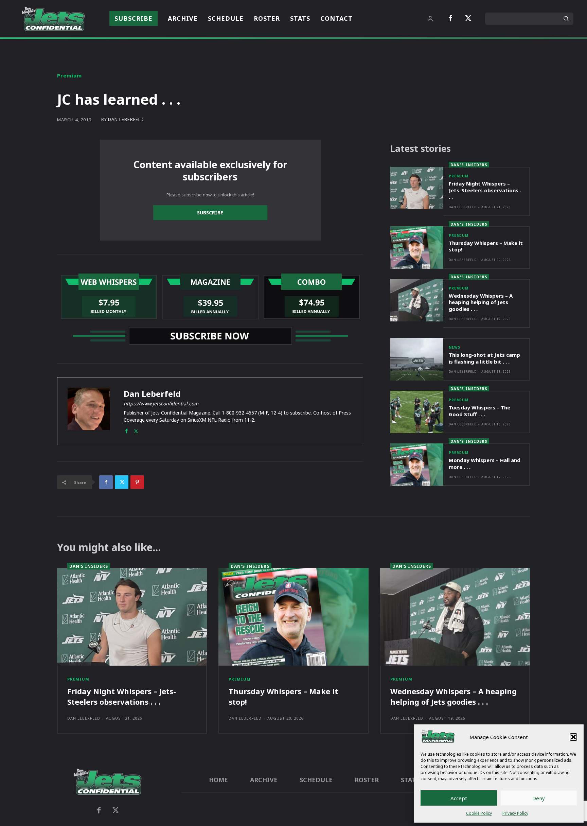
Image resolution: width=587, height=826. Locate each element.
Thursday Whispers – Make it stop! (486, 246)
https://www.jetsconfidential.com (161, 403)
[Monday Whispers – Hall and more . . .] (416, 464)
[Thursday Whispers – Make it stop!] (416, 247)
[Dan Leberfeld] (89, 411)
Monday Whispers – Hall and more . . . (484, 463)
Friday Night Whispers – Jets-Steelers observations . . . (485, 190)
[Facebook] (450, 18)
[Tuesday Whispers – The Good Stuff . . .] (416, 412)
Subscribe (210, 212)
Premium (69, 75)
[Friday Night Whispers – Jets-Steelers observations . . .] (416, 188)
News (454, 347)
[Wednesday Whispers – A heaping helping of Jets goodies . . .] (416, 300)
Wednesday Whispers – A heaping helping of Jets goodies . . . (481, 302)
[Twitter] (468, 18)
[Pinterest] (137, 482)
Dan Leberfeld (126, 119)
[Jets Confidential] (53, 19)
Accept (458, 798)
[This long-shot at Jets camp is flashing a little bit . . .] (416, 359)
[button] (573, 737)
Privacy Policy (515, 813)
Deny (538, 798)
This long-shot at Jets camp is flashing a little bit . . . (484, 358)
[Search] (565, 19)
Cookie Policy (479, 813)
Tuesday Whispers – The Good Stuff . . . (479, 411)
